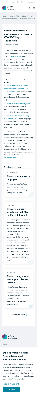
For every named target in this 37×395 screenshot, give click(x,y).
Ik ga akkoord (11, 389)
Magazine (31, 2)
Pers (22, 2)
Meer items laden (18, 315)
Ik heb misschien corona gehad (18, 104)
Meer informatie (18, 379)
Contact (15, 2)
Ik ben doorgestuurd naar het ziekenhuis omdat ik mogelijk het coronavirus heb (16, 88)
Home (4, 16)
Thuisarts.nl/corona (11, 158)
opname (11, 56)
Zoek (29, 9)
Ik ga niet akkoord (11, 384)
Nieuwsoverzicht (13, 16)
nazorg (19, 56)
